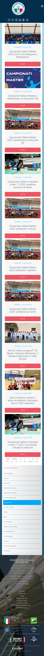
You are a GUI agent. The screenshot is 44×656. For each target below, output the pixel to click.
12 (33, 459)
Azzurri (6, 478)
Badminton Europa (10, 488)
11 (28, 459)
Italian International (10, 526)
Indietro (14, 459)
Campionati (8, 502)
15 (12, 462)
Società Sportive (10, 546)
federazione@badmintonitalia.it (22, 576)
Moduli (22, 591)
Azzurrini (7, 483)
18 (25, 462)
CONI (5, 512)
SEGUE (22, 64)
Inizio (8, 459)
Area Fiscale (8, 473)
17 (20, 462)
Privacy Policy (22, 600)
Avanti (30, 462)
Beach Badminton (10, 497)
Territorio (7, 551)
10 (24, 459)
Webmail (22, 593)
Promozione (8, 536)
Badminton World (10, 493)
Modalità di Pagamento (22, 605)
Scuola (6, 541)
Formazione (8, 522)
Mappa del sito (22, 598)
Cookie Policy (22, 603)
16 (16, 462)
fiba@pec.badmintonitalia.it (22, 578)
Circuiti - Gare (8, 507)
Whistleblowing (22, 608)
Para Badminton (9, 531)
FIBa (5, 517)
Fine (36, 462)
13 (37, 459)
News (22, 596)
